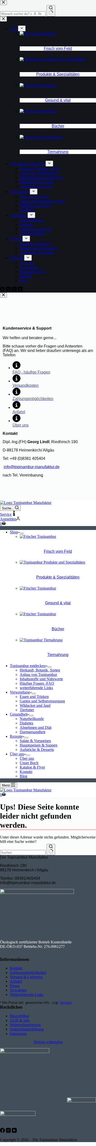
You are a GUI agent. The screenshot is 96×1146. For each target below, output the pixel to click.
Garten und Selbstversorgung (42, 701)
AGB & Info (20, 1020)
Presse (15, 986)
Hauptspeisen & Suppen (38, 745)
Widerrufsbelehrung (25, 1025)
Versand (65, 1002)
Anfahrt (16, 981)
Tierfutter (27, 710)
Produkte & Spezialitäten (58, 577)
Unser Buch (29, 763)
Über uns (17, 754)
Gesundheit (19, 714)
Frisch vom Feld (58, 551)
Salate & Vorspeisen (35, 741)
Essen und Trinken (34, 697)
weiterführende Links (36, 688)
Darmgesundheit (32, 732)
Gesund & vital (58, 603)
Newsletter (18, 990)
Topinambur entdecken (28, 666)
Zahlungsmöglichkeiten (28, 972)
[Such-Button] (51, 849)
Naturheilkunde (32, 719)
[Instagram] (9, 1131)
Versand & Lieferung (26, 977)
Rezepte (16, 736)
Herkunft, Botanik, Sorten (40, 670)
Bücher (58, 629)
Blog (23, 776)
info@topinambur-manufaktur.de (32, 467)
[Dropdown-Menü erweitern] (22, 533)
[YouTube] (14, 1131)
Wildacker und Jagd (35, 705)
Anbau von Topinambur (38, 674)
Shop (14, 532)
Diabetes (26, 723)
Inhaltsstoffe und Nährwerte (41, 679)
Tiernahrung (57, 655)
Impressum (18, 1033)
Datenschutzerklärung (27, 1029)
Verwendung (20, 692)
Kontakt (26, 772)
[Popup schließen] (3, 295)
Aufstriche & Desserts (37, 749)
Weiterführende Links (27, 994)
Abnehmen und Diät (35, 727)
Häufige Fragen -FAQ (37, 683)
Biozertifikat (19, 1016)
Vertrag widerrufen (48, 1042)
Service (6, 514)
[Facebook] (3, 1131)
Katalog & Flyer (32, 767)
